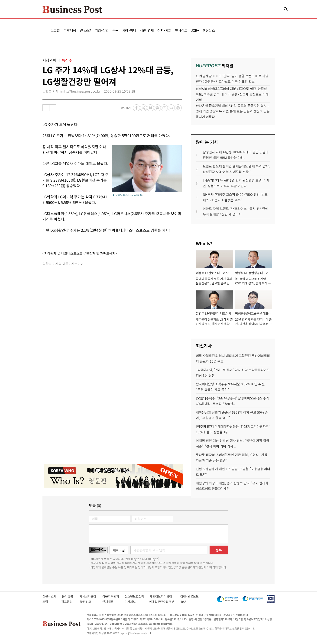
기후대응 (70, 30)
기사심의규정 (90, 596)
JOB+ (195, 30)
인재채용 (111, 601)
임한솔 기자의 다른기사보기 (61, 263)
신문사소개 (52, 596)
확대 (45, 107)
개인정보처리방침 (165, 596)
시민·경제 (147, 30)
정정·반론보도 (189, 596)
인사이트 (181, 30)
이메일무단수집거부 (162, 601)
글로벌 (55, 30)
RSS (184, 601)
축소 (52, 107)
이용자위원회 (113, 596)
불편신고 (88, 601)
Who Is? (85, 30)
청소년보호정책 (137, 596)
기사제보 (134, 601)
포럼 (49, 601)
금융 (115, 30)
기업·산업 (102, 30)
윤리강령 (70, 596)
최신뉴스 (209, 30)
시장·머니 (129, 30)
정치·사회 (164, 30)
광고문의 (68, 601)
